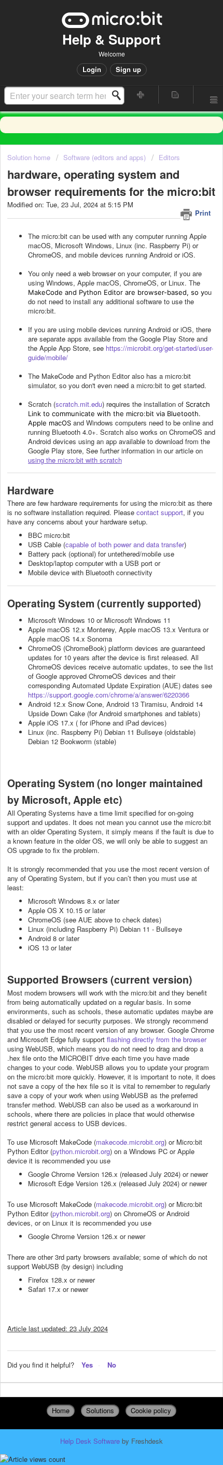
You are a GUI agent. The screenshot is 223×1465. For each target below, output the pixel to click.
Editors (169, 157)
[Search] (119, 95)
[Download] (92, 743)
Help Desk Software (91, 1441)
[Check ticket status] (175, 95)
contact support (159, 512)
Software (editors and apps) (104, 157)
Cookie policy (151, 1410)
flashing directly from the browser (156, 1039)
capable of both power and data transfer (124, 544)
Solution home (29, 157)
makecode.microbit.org (130, 1142)
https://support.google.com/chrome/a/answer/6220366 (108, 695)
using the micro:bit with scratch (75, 460)
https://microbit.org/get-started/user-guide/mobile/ (120, 352)
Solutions (100, 1410)
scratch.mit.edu (78, 404)
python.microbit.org (81, 1151)
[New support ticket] (140, 95)
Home (60, 1410)
